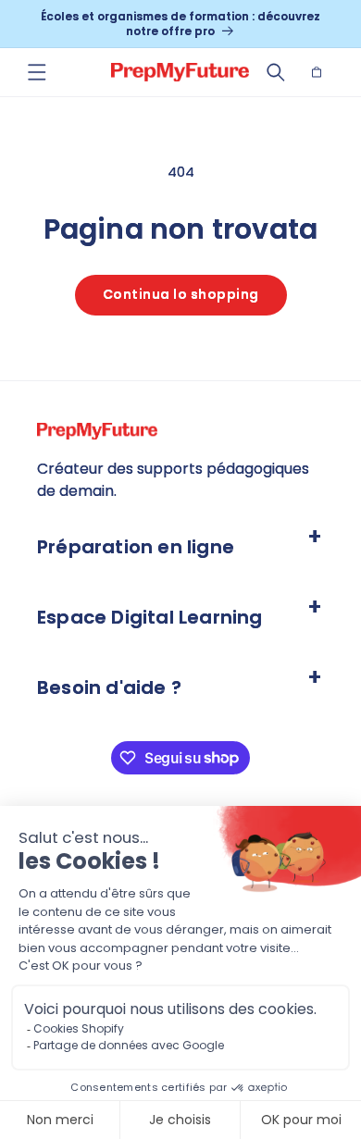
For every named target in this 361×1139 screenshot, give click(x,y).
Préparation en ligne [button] (135, 547)
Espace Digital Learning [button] (150, 617)
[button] (37, 72)
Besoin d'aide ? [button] (109, 687)
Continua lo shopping (181, 294)
